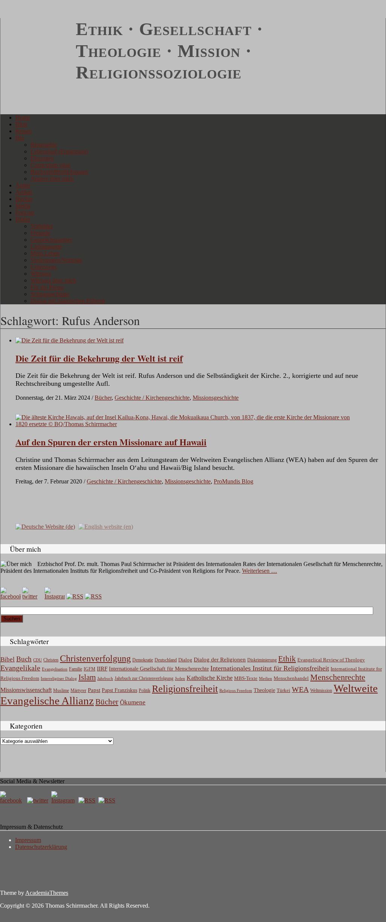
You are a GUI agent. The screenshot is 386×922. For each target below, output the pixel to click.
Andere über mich (52, 178)
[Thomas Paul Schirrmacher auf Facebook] (10, 596)
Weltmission (321, 690)
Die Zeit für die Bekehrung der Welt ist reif (99, 358)
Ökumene (133, 702)
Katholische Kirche (210, 678)
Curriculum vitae (50, 165)
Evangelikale (20, 668)
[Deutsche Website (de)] (45, 526)
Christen (50, 660)
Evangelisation (54, 669)
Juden (180, 678)
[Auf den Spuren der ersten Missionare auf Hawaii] (187, 424)
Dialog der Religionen (220, 660)
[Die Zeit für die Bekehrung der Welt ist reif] (69, 340)
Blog (21, 124)
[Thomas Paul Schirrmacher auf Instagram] (54, 596)
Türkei (283, 690)
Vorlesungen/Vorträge (56, 260)
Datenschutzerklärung (41, 847)
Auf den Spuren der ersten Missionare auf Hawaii (111, 441)
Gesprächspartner (51, 239)
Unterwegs (44, 267)
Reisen (23, 131)
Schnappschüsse (50, 294)
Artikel (23, 192)
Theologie (264, 690)
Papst (94, 690)
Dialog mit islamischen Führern (68, 301)
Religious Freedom (235, 690)
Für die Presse (47, 287)
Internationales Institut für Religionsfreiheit (269, 668)
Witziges (41, 273)
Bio (19, 138)
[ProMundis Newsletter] (74, 596)
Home (22, 117)
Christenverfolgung (95, 658)
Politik (144, 690)
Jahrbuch (105, 678)
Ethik (287, 658)
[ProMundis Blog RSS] (93, 596)
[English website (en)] (105, 526)
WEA (300, 689)
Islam (87, 677)
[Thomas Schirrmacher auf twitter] (38, 800)
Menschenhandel (291, 678)
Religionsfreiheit (185, 688)
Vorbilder (42, 226)
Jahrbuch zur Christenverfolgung (144, 678)
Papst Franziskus (119, 690)
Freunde (40, 233)
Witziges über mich (53, 280)
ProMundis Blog (233, 481)
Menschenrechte (337, 677)
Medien (265, 678)
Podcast (24, 212)
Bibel (7, 659)
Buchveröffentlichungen (59, 172)
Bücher (24, 199)
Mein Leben (45, 253)
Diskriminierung (262, 660)
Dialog (185, 660)
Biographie (44, 144)
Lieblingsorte (46, 246)
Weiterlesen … (259, 571)
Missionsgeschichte (216, 397)
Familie (75, 669)
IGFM (89, 669)
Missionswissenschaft (26, 690)
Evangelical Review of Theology (331, 660)
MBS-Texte (245, 678)
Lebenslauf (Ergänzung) (59, 151)
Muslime (61, 690)
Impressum (28, 840)
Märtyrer (78, 690)
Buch (24, 659)
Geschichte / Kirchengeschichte (152, 397)
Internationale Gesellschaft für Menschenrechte (159, 669)
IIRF (102, 669)
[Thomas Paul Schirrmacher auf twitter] (32, 596)
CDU (37, 660)
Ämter (23, 185)
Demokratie (142, 660)
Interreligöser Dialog (59, 679)
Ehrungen (42, 158)
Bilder (22, 219)
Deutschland (166, 660)
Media (23, 206)
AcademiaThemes (46, 893)
